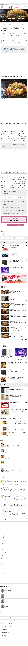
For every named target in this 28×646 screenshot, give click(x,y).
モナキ (6, 606)
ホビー (2, 543)
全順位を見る (14, 220)
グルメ (2, 528)
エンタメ (2, 525)
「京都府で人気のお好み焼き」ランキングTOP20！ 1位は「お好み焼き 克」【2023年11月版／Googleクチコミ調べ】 (17, 434)
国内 (1, 561)
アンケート (2, 440)
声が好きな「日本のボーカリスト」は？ (12, 445)
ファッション (3, 540)
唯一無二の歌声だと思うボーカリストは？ (13, 470)
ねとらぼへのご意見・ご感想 (6, 617)
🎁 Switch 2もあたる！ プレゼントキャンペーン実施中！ (9, 4)
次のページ (20, 225)
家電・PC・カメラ (4, 570)
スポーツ (2, 534)
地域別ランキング (5, 234)
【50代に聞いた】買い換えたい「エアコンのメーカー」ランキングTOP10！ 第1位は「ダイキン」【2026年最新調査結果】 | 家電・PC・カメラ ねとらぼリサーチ (14, 513)
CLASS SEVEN (8, 601)
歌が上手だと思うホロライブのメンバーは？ (13, 451)
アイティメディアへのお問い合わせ (7, 626)
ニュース (2, 537)
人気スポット (3, 552)
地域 (1, 567)
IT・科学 (2, 522)
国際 (1, 564)
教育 (1, 576)
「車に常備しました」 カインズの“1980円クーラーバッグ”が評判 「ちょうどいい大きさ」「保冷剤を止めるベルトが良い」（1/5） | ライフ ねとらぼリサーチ (14, 506)
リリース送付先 (4, 629)
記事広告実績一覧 (4, 635)
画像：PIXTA (4, 98)
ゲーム (2, 531)
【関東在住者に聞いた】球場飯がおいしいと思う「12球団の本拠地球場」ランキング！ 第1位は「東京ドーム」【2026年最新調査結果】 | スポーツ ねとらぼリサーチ (15, 483)
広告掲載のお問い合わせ (5, 632)
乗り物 (2, 549)
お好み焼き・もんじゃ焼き (5, 16)
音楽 (1, 582)
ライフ (2, 546)
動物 (1, 558)
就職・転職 (3, 573)
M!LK (6, 595)
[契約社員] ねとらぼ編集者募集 (6, 623)
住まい (2, 555)
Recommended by (19, 339)
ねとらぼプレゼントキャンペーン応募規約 (9, 620)
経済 (1, 579)
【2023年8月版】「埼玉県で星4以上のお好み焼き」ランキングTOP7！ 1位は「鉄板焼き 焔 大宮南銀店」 (17, 423)
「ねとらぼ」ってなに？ (5, 614)
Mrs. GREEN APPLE (9, 590)
